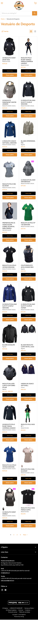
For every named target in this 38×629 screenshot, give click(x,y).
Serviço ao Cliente (29, 608)
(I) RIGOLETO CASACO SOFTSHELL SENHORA (9, 142)
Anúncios (20, 610)
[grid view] (31, 31)
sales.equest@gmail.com (7, 580)
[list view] (35, 31)
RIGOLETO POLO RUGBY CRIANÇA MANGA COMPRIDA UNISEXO (27, 60)
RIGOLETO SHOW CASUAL (9, 106)
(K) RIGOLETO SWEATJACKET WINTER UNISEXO (9, 102)
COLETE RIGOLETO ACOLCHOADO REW (27, 266)
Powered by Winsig (19, 616)
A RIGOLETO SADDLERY (16, 608)
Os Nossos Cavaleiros (11, 610)
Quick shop (10, 71)
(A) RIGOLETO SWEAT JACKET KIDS (9, 59)
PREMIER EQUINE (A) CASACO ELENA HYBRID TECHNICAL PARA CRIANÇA (8, 225)
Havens (23, 387)
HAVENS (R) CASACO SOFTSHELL (27, 384)
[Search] (34, 13)
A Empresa (5, 608)
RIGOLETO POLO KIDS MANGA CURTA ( (28, 509)
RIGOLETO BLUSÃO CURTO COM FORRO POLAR (8, 385)
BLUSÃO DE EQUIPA (8, 345)
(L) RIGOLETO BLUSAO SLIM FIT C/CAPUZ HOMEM (28, 306)
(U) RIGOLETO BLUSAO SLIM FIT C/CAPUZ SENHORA (28, 102)
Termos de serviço (12, 612)
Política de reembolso (24, 612)
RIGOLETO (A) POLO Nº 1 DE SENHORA (28, 224)
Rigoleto (23, 144)
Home (3, 19)
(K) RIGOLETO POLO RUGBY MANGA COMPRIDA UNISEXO (8, 426)
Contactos (27, 610)
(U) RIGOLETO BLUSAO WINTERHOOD (28, 181)
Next (24, 535)
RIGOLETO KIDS (6, 61)
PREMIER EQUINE (6, 230)
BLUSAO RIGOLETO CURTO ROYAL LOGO (27, 346)
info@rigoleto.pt (5, 573)
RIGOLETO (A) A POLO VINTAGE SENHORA (9, 266)
